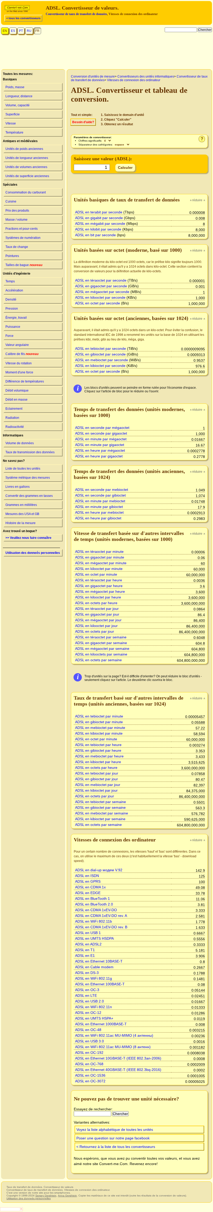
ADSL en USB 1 (88, 933)
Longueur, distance (18, 96)
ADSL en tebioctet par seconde (100, 348)
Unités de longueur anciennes (26, 158)
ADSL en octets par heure (96, 603)
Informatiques (13, 435)
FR (37, 31)
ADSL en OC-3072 (90, 1081)
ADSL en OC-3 (87, 990)
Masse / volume (16, 219)
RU (29, 31)
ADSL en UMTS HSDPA (94, 938)
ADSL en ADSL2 (88, 944)
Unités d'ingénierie (16, 273)
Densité (10, 299)
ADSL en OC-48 (88, 1030)
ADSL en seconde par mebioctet (101, 489)
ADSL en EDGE (88, 893)
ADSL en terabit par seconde (98, 212)
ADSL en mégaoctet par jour (98, 620)
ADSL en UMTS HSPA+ (94, 1018)
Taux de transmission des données (30, 452)
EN (5, 31)
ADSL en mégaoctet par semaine (102, 648)
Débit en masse (16, 399)
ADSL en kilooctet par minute (99, 569)
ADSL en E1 (85, 955)
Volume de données (19, 443)
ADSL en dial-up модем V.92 (98, 870)
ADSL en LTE (86, 995)
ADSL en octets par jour (94, 631)
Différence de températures (24, 381)
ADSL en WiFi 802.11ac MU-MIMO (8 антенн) (113, 1047)
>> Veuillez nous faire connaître (28, 538)
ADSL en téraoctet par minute (99, 551)
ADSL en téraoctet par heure (98, 580)
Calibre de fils (21, 354)
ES (13, 31)
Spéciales (10, 184)
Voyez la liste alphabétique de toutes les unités (114, 1129)
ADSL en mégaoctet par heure (100, 591)
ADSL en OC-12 (88, 1013)
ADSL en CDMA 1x (90, 887)
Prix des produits (17, 210)
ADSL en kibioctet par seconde (100, 366)
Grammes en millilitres (21, 505)
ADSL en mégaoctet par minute (101, 563)
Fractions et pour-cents (21, 229)
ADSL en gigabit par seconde (99, 218)
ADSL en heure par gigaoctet (99, 456)
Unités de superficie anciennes (27, 176)
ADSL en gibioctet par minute (99, 722)
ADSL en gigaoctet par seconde (101, 286)
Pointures (12, 256)
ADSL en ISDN (87, 876)
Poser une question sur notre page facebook (113, 1138)
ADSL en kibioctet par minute (99, 733)
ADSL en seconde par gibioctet (100, 495)
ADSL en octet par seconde (97, 303)
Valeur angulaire (17, 345)
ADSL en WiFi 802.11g (93, 978)
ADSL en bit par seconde (95, 235)
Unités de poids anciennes (24, 149)
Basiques (10, 79)
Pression (11, 308)
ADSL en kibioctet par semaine (100, 819)
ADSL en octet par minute (96, 574)
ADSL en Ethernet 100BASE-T (100, 984)
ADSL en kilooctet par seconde (100, 297)
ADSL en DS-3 (87, 973)
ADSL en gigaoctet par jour (97, 614)
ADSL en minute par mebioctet (100, 501)
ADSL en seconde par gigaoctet (101, 433)
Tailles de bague (23, 265)
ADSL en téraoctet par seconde (101, 280)
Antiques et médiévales (20, 141)
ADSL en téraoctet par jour (97, 609)
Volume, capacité (17, 105)
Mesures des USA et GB (22, 514)
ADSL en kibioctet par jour (96, 790)
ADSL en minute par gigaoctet (99, 445)
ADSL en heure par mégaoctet (100, 450)
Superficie (12, 114)
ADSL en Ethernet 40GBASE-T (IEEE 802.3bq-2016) (118, 1070)
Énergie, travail (16, 317)
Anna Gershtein (67, 1195)
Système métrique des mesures (27, 477)
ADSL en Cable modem (94, 967)
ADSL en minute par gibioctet (99, 507)
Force (9, 336)
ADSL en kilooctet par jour (96, 626)
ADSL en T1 (85, 950)
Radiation (12, 418)
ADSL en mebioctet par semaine (101, 813)
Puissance (12, 327)
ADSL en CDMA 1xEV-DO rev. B (101, 927)
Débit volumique (17, 390)
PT (21, 31)
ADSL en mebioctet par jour (97, 785)
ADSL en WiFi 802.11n (93, 1007)
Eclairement (13, 408)
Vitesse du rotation (18, 363)
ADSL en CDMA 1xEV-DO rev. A (101, 916)
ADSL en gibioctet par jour (96, 779)
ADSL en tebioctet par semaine (100, 802)
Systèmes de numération (23, 238)
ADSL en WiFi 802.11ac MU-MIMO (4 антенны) (114, 1035)
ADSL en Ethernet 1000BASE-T (101, 1024)
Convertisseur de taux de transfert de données (76, 14)
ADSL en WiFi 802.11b (93, 921)
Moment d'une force (19, 372)
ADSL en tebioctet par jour (96, 773)
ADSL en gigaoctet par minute (99, 557)
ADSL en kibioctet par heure (98, 762)
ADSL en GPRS (88, 881)
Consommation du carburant (25, 192)
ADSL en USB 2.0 (89, 1001)
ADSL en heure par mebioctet (99, 512)
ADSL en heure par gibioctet (98, 518)
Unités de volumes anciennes (26, 167)
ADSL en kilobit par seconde (98, 229)
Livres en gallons (17, 487)
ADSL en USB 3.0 (89, 1041)
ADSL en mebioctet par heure (99, 756)
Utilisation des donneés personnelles (32, 553)
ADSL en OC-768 (89, 1064)
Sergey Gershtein (45, 1195)
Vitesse (10, 123)
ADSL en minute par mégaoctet (101, 439)
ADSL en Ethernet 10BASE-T (99, 961)
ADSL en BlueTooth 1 (92, 898)
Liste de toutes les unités (22, 468)
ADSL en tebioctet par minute (99, 716)
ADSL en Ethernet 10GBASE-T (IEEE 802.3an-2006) (118, 1058)
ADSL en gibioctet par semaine (100, 807)
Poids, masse (14, 87)
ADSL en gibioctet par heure (98, 750)
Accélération (14, 290)
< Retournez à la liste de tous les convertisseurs (115, 1147)
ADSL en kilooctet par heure (98, 597)
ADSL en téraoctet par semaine (101, 637)
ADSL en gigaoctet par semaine (101, 643)
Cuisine (10, 201)
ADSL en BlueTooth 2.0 (94, 904)
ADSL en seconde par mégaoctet (102, 428)
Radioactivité (14, 427)
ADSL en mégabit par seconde (100, 223)
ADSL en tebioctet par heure (98, 745)
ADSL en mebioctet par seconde (101, 360)
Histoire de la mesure (20, 523)
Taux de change (16, 247)
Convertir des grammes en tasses (29, 496)
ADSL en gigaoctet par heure (99, 586)
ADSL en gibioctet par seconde (100, 354)
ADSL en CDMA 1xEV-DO (96, 910)
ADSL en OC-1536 (90, 1075)
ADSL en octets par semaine (98, 660)
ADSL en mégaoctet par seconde (102, 292)
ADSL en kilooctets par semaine (101, 654)
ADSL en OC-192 (89, 1052)
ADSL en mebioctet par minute (100, 728)
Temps (10, 281)
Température (14, 132)
